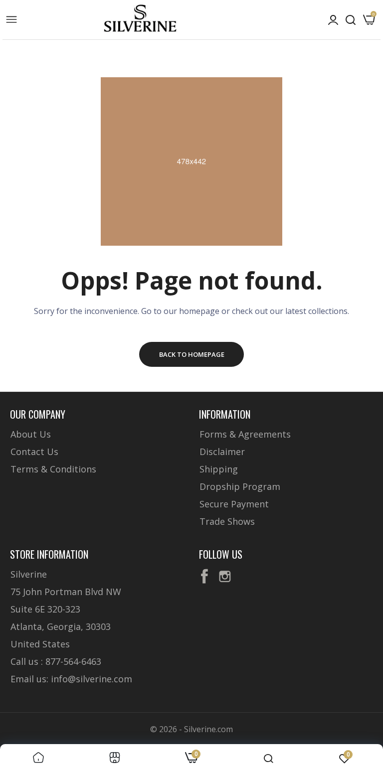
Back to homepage (191, 354)
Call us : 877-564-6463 (55, 661)
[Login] (333, 20)
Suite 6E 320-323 (45, 609)
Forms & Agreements (245, 434)
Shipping (218, 469)
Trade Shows (227, 521)
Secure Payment (234, 504)
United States (40, 644)
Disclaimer (222, 452)
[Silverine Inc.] (140, 19)
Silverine (28, 574)
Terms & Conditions (53, 469)
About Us (30, 434)
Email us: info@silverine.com (71, 679)
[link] (38, 758)
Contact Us (34, 452)
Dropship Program (239, 486)
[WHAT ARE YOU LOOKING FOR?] (350, 20)
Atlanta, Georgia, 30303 (60, 626)
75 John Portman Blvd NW (65, 592)
